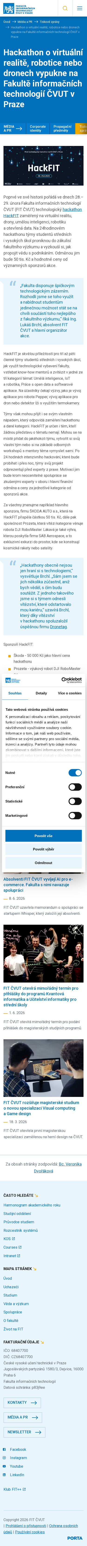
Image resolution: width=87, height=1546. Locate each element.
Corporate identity (38, 129)
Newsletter (19, 1432)
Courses (10, 1247)
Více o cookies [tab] (70, 693)
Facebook (17, 1449)
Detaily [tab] (41, 693)
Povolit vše (43, 836)
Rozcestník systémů (20, 1230)
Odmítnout (43, 863)
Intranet (10, 1256)
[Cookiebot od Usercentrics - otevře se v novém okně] (62, 680)
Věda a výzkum (16, 1304)
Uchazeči (11, 1287)
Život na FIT (13, 1329)
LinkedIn (16, 1475)
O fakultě (10, 1320)
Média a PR (9, 129)
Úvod (7, 1278)
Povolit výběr (43, 849)
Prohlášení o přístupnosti (26, 1526)
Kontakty (17, 1402)
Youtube (16, 1466)
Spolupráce (12, 1312)
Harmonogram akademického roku (31, 1205)
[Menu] (79, 8)
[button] (65, 8)
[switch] (75, 787)
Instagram (18, 1458)
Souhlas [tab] (15, 693)
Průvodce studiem (18, 1222)
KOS (7, 1239)
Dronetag (58, 626)
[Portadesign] (76, 1537)
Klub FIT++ (13, 1489)
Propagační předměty (62, 129)
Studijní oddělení (17, 1213)
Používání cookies (30, 1532)
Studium (10, 1295)
